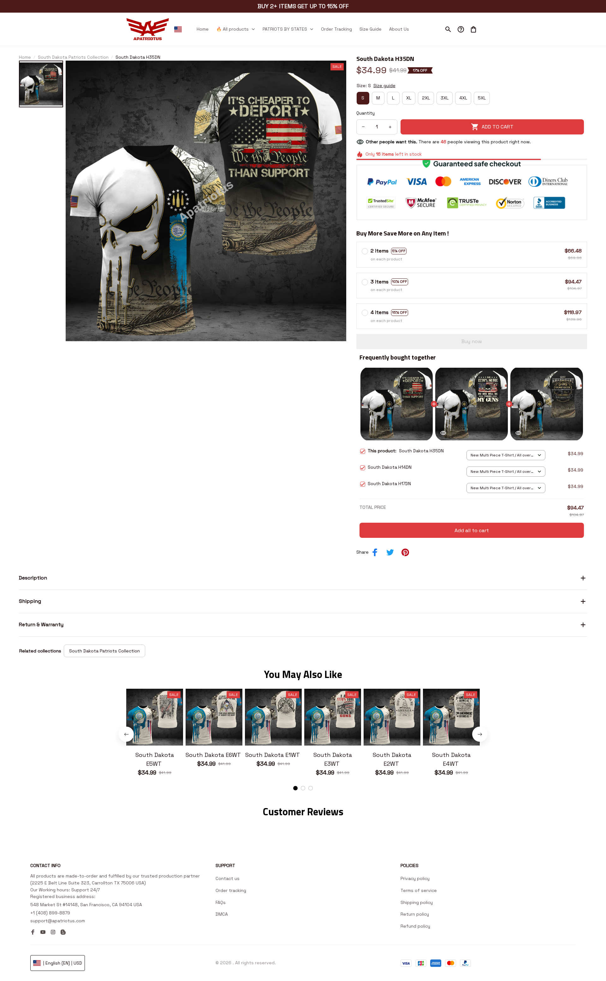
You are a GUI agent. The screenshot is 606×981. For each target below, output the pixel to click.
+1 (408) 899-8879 (50, 913)
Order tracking (231, 890)
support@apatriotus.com (57, 921)
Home (25, 57)
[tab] (295, 788)
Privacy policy (415, 878)
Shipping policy (417, 902)
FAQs (221, 902)
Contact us (228, 878)
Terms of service (419, 890)
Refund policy (415, 926)
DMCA (222, 914)
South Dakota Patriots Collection (73, 57)
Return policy (415, 914)
